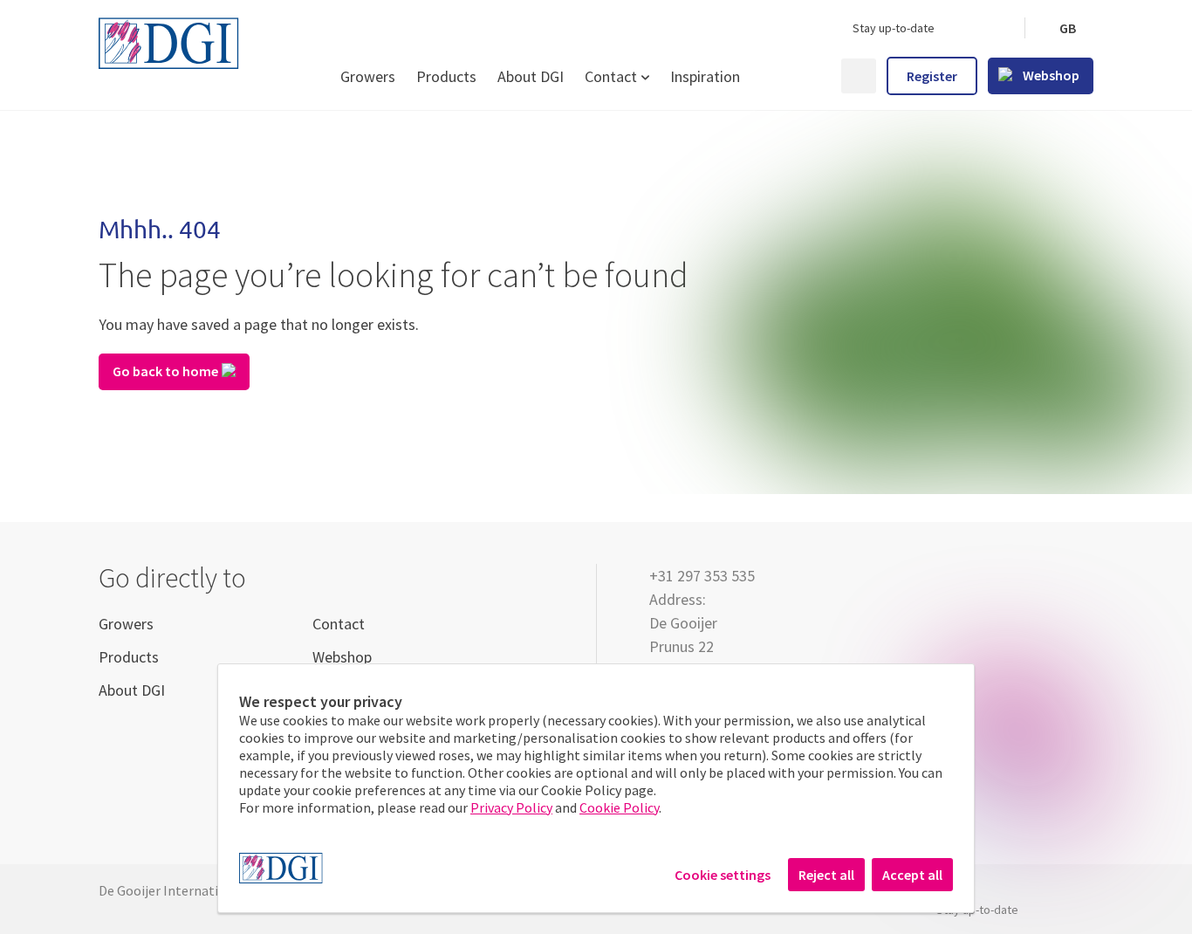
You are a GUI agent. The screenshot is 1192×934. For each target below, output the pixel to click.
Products (446, 76)
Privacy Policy (511, 807)
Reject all (826, 874)
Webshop (342, 657)
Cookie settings (723, 874)
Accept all (912, 874)
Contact (611, 76)
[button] (1067, 27)
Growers (367, 76)
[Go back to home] (596, 302)
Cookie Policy (619, 807)
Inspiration (705, 76)
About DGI (530, 76)
